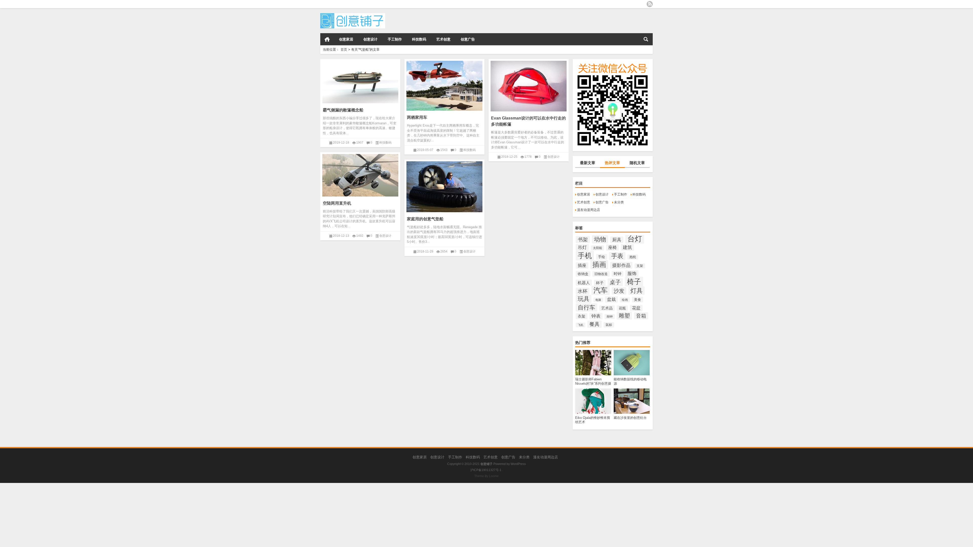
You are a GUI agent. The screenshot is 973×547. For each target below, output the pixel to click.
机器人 (584, 282)
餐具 (594, 324)
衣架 (581, 316)
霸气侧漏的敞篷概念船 (343, 110)
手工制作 (395, 39)
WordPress (518, 464)
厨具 (616, 239)
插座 (582, 265)
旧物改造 (601, 274)
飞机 (580, 324)
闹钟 (610, 316)
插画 (599, 264)
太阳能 (597, 248)
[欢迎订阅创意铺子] (650, 4)
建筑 (627, 247)
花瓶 (622, 308)
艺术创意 (443, 39)
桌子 (615, 282)
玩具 (583, 299)
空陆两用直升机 (337, 203)
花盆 (636, 308)
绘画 (625, 300)
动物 (600, 239)
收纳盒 (583, 274)
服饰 (632, 273)
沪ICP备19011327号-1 (485, 470)
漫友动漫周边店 (588, 210)
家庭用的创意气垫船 (425, 219)
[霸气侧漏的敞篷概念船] (360, 81)
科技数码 (419, 39)
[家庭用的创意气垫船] (444, 186)
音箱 (641, 316)
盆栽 (611, 299)
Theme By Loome (486, 476)
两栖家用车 (417, 117)
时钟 (617, 274)
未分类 (619, 202)
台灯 (634, 239)
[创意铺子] (352, 15)
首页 (327, 39)
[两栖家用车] (444, 85)
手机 (585, 255)
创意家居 (346, 39)
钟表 (596, 316)
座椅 (612, 247)
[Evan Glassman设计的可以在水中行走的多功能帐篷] (529, 85)
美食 (637, 300)
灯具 (636, 290)
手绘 (601, 257)
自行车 (586, 307)
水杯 (582, 291)
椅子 (634, 282)
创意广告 (468, 39)
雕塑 (624, 315)
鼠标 (609, 325)
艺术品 (607, 308)
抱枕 (632, 257)
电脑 (598, 299)
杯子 (600, 283)
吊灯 (582, 247)
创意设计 (370, 39)
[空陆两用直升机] (360, 174)
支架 (640, 266)
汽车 (600, 290)
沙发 (619, 291)
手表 (617, 256)
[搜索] (646, 39)
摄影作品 (621, 265)
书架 (583, 239)
